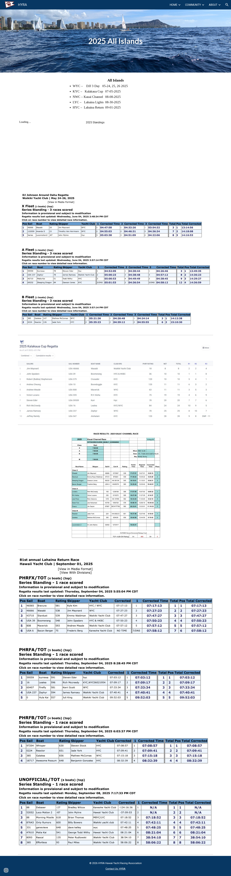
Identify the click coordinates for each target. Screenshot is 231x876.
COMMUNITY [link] (193, 4)
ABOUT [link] (213, 4)
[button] (227, 5)
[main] (115, 41)
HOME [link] (173, 4)
